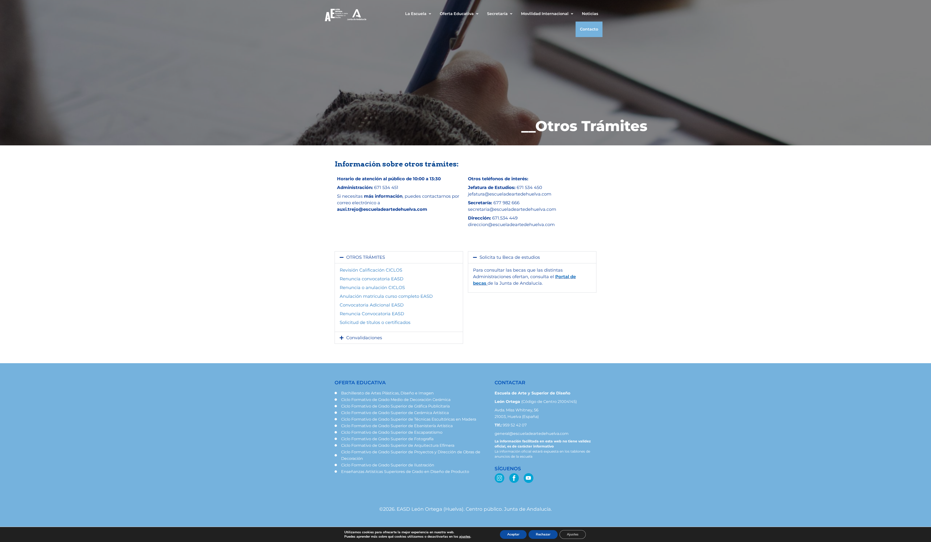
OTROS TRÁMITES (365, 257)
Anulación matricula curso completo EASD (386, 296)
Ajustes (572, 534)
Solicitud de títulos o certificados (375, 322)
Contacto (589, 29)
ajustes (464, 536)
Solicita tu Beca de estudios (510, 257)
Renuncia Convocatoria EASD (372, 313)
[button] (418, 14)
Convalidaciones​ (364, 337)
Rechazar (543, 534)
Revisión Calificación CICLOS (371, 270)
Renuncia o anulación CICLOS (372, 287)
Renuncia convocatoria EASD (371, 279)
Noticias (590, 13)
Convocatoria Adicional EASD (372, 305)
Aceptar (513, 534)
